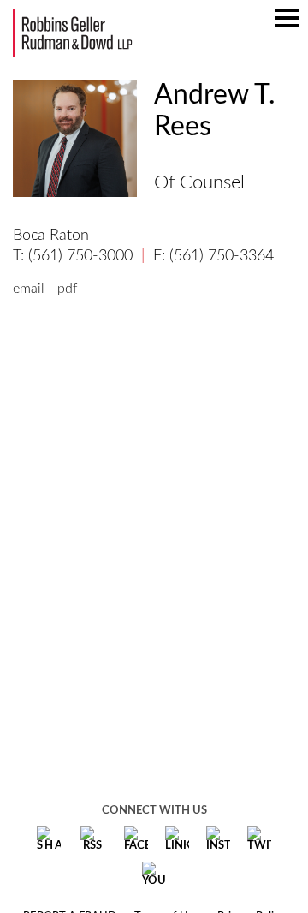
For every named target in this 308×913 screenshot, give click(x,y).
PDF (67, 288)
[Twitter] (259, 838)
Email (28, 288)
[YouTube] (154, 874)
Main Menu (287, 26)
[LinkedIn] (177, 838)
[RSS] (92, 838)
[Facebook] (136, 838)
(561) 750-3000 (80, 256)
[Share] (49, 838)
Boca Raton (51, 235)
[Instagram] (218, 838)
